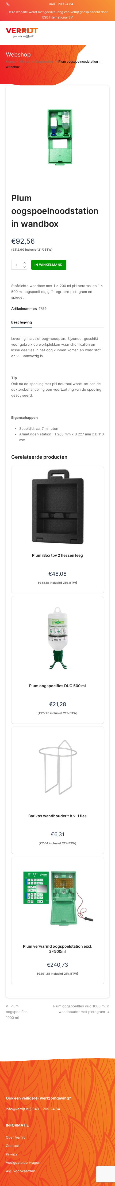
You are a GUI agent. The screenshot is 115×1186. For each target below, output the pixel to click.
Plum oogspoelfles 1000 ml (17, 1012)
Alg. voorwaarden (20, 1171)
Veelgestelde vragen (23, 1162)
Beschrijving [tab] (21, 322)
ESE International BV (57, 17)
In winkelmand (48, 265)
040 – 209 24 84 (61, 4)
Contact (12, 1145)
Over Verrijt (15, 1137)
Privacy (12, 1154)
